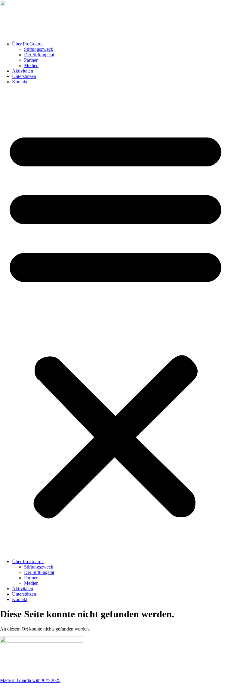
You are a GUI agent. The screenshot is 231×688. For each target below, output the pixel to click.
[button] (115, 321)
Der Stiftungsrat (39, 54)
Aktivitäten (22, 70)
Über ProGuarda (28, 43)
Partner (31, 60)
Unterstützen (24, 76)
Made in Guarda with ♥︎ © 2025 (30, 680)
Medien (31, 65)
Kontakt (19, 81)
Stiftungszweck (38, 49)
